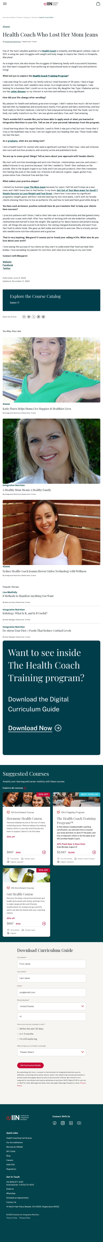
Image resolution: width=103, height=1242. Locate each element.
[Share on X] (34, 317)
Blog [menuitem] (8, 1156)
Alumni (34, 17)
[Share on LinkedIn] (38, 317)
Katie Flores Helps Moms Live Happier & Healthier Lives (37, 408)
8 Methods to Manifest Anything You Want (28, 596)
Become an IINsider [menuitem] (14, 1147)
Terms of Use (11, 1218)
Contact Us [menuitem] (11, 1202)
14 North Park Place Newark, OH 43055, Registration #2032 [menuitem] (32, 1207)
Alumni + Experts (23, 17)
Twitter (7, 268)
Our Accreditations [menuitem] (14, 1142)
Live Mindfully (10, 592)
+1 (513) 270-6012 (26, 1185)
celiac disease (18, 91)
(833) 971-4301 (16, 1182)
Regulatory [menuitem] (11, 1169)
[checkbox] (51, 1034)
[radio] (51, 1029)
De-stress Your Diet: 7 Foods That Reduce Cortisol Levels (37, 630)
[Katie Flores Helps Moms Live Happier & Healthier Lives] (51, 369)
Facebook (8, 265)
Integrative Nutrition (13, 42)
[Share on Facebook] (29, 317)
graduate (13, 141)
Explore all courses (13, 788)
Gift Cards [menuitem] (10, 1151)
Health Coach (49, 51)
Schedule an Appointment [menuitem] (17, 1198)
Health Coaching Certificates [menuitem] (19, 1138)
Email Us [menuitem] (10, 1189)
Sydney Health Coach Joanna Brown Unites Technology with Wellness (44, 571)
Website (7, 262)
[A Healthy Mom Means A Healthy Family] (51, 451)
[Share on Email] (24, 317)
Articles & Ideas (9, 17)
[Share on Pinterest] (43, 317)
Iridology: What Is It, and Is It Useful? (25, 613)
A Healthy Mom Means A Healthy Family (27, 490)
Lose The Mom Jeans (35, 187)
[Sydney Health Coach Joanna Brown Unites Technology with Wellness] (51, 532)
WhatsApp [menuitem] (10, 1193)
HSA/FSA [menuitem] (10, 1165)
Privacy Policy (24, 1218)
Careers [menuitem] (9, 1160)
